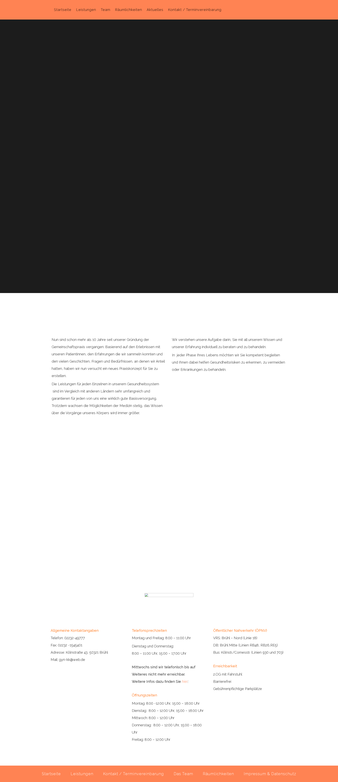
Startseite (51, 773)
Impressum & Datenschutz (270, 773)
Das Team (183, 773)
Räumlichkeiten (218, 773)
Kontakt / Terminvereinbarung (133, 773)
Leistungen (82, 773)
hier (185, 681)
